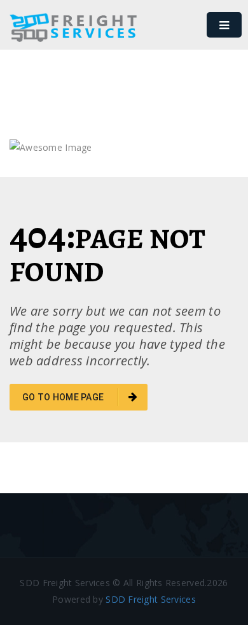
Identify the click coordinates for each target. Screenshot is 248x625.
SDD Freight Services (151, 599)
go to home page (64, 397)
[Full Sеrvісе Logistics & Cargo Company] (73, 38)
